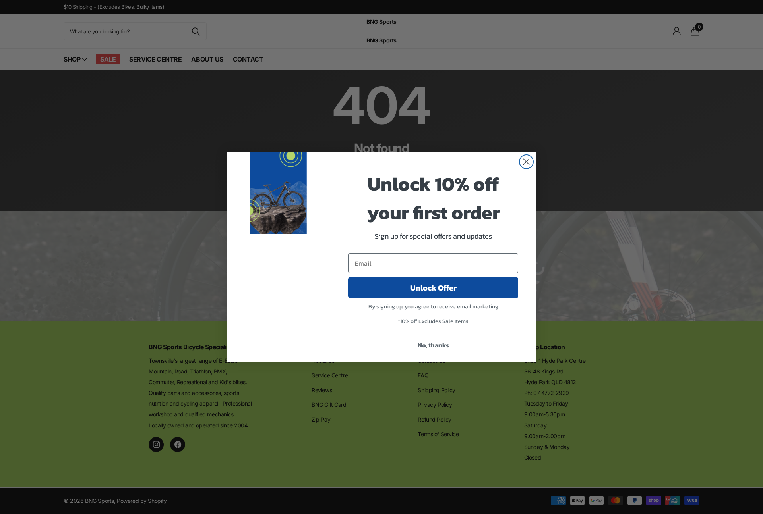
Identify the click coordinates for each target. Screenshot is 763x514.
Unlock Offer (433, 288)
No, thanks (433, 345)
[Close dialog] (526, 162)
